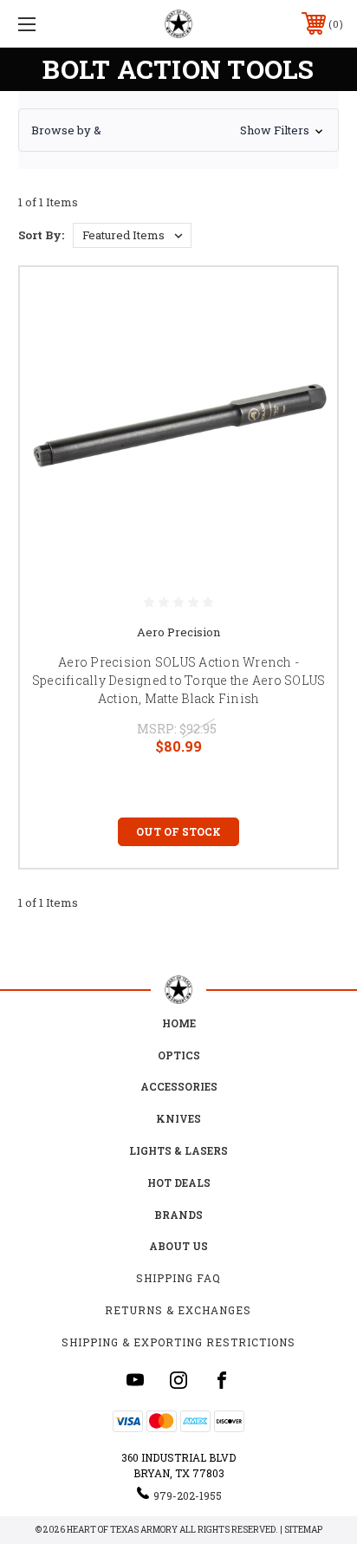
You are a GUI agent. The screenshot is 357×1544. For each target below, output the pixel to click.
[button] (178, 130)
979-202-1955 (187, 1495)
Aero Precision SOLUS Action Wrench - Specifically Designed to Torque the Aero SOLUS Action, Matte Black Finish (179, 680)
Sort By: (41, 235)
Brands (178, 1215)
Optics (179, 1055)
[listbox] (132, 235)
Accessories (178, 1086)
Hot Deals (179, 1182)
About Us (178, 1246)
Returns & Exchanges (178, 1310)
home (179, 1023)
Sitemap (303, 1529)
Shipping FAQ (178, 1278)
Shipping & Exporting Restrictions (178, 1342)
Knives (178, 1118)
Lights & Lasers (178, 1150)
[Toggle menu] (50, 24)
